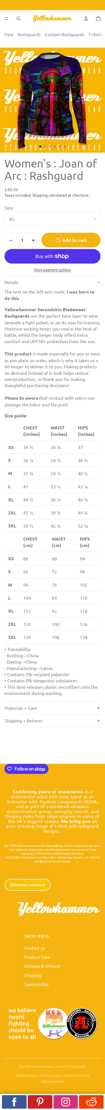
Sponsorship (36, 984)
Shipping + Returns (23, 720)
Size (8, 207)
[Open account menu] (86, 18)
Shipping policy (52, 1081)
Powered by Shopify (70, 1066)
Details (11, 282)
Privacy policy (50, 1075)
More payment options (52, 269)
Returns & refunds (42, 966)
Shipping (32, 975)
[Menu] (6, 18)
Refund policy (26, 1075)
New (8, 34)
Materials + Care (20, 708)
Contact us (34, 948)
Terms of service (76, 1075)
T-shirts (95, 34)
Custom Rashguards (64, 34)
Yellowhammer (43, 1066)
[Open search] (18, 18)
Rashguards (29, 34)
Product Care (37, 957)
